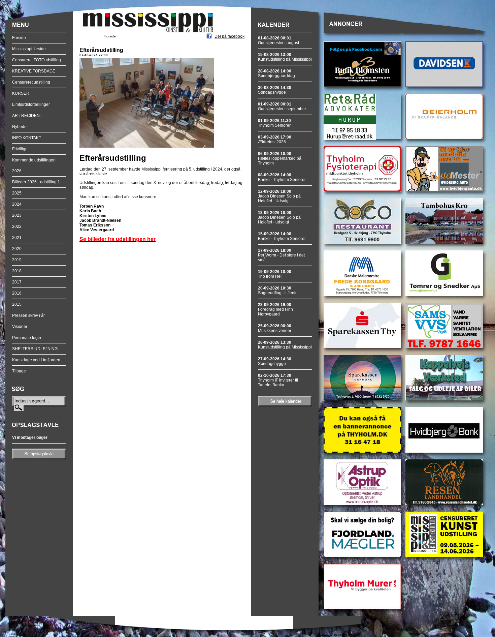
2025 (17, 193)
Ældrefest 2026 (274, 139)
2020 (17, 248)
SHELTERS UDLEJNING (35, 348)
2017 (17, 282)
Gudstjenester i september (282, 106)
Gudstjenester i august (278, 40)
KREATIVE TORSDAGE (33, 71)
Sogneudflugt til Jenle (278, 290)
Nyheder (20, 126)
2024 (17, 204)
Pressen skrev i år (28, 315)
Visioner (19, 326)
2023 (17, 215)
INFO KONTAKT (26, 137)
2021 (17, 237)
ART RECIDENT (27, 115)
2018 (17, 271)
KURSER (20, 93)
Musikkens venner (274, 328)
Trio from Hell (274, 274)
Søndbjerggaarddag (276, 73)
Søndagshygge (274, 90)
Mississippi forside (29, 49)
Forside (19, 37)
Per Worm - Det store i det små (281, 255)
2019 (17, 259)
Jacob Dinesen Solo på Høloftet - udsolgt (279, 217)
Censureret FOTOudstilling (36, 60)
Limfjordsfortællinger (31, 104)
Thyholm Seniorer (274, 123)
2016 (17, 293)
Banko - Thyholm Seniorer (282, 177)
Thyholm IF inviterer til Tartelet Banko (278, 380)
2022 (17, 226)
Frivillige (20, 149)
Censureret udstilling (31, 82)
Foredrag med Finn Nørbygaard (275, 309)
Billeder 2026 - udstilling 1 (36, 182)
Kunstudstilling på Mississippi (285, 57)
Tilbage (19, 371)
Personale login (26, 337)
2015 (17, 304)
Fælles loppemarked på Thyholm (279, 158)
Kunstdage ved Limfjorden (36, 360)
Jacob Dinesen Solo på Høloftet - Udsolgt (279, 196)
